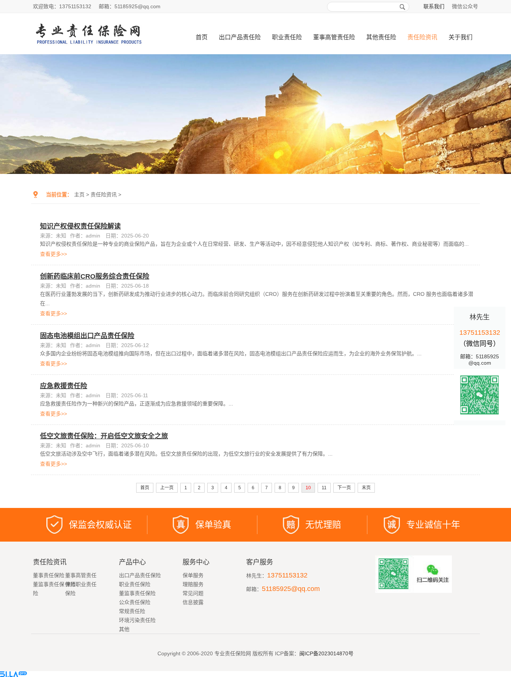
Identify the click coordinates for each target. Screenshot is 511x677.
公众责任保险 (134, 602)
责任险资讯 (422, 37)
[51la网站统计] (13, 674)
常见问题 (193, 593)
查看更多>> (53, 254)
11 (324, 487)
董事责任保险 (48, 575)
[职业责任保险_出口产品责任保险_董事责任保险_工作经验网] (97, 51)
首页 (202, 37)
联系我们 (433, 6)
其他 (124, 629)
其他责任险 (381, 37)
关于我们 (460, 37)
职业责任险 (287, 37)
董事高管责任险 (334, 37)
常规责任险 (132, 611)
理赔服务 (193, 584)
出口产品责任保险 (140, 575)
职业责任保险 (134, 584)
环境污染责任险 (137, 620)
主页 (79, 194)
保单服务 (193, 575)
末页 (366, 487)
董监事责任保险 (137, 593)
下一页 (344, 487)
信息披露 (193, 602)
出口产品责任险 (240, 37)
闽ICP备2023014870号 (326, 653)
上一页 (167, 487)
